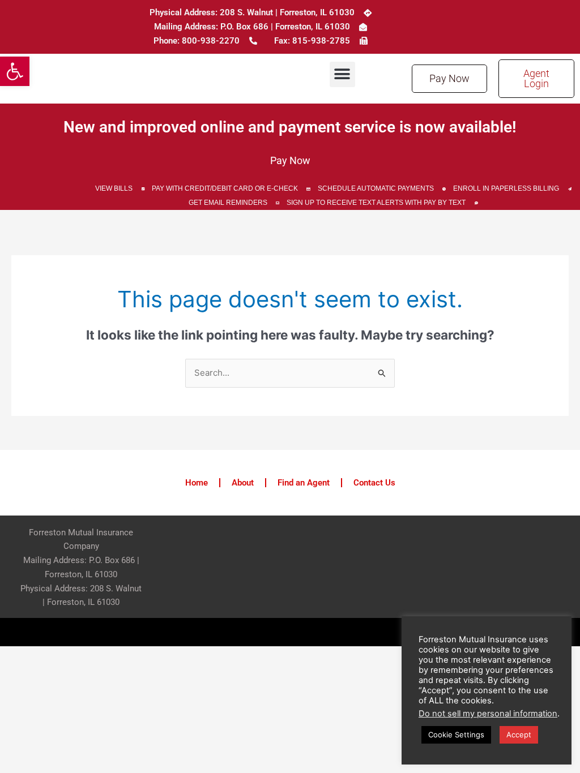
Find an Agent (304, 483)
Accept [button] (518, 734)
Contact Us (374, 483)
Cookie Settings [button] (456, 734)
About (243, 483)
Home (196, 483)
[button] (14, 71)
